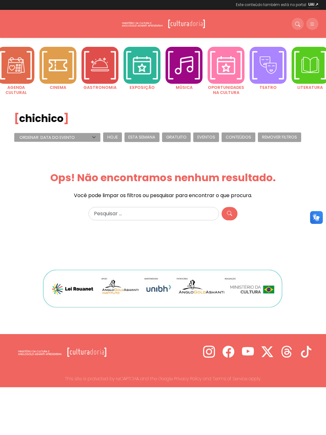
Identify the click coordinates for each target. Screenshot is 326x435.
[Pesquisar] (229, 213)
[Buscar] (298, 24)
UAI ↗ (313, 4)
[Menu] (312, 24)
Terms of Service (230, 378)
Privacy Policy (188, 378)
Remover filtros (279, 137)
